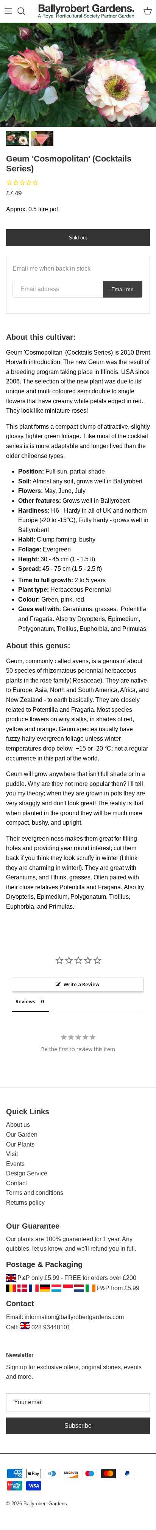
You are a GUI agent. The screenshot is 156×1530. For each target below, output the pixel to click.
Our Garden (21, 1134)
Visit (12, 1154)
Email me (122, 289)
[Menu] (8, 11)
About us (18, 1124)
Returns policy (25, 1202)
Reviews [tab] (25, 1001)
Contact (16, 1183)
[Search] (25, 11)
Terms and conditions (34, 1192)
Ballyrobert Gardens (45, 1503)
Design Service (26, 1173)
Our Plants (20, 1144)
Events (15, 1164)
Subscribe (78, 1425)
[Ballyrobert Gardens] (86, 11)
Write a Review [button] (82, 984)
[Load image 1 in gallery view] (78, 75)
